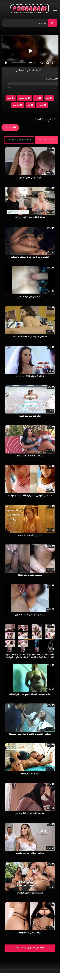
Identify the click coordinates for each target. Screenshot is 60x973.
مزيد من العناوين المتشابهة (30, 948)
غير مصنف (23, 98)
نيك (28, 105)
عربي (37, 98)
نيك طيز (16, 105)
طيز (47, 98)
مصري (40, 105)
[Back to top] (50, 964)
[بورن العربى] (30, 9)
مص (9, 98)
